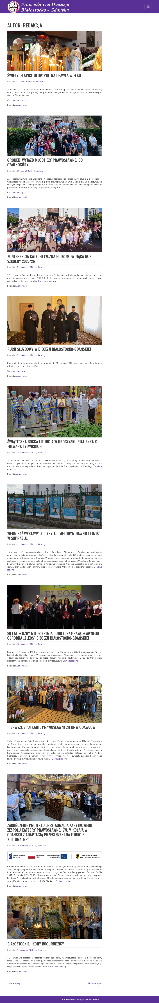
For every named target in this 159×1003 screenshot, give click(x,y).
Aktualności (21, 105)
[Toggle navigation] (148, 6)
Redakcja (38, 81)
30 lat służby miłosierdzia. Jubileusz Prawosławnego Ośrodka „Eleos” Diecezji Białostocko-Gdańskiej (53, 635)
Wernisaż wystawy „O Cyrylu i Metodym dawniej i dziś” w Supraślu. (53, 535)
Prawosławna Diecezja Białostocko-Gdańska (82, 1000)
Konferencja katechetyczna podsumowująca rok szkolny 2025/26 (49, 258)
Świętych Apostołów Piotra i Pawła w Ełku (44, 75)
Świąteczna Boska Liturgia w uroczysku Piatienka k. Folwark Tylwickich (52, 444)
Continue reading (16, 100)
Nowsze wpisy (95, 983)
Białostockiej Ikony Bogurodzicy (35, 944)
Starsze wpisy (13, 983)
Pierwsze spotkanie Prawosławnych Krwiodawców (51, 727)
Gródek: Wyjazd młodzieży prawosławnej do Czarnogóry (45, 162)
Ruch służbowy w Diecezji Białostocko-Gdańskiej (49, 349)
